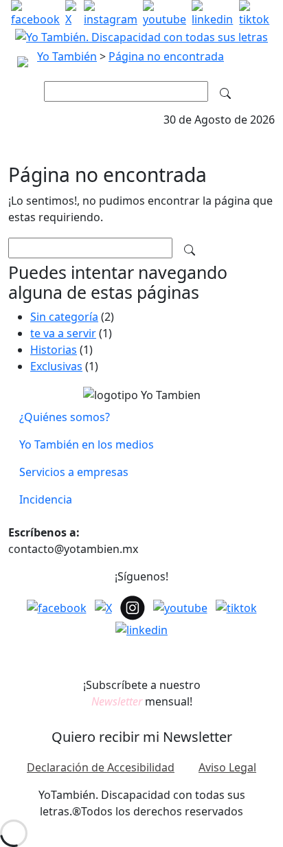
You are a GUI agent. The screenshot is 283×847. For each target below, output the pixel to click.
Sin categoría (64, 316)
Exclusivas (56, 366)
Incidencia (45, 499)
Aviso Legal (227, 767)
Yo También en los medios (86, 444)
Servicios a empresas (73, 471)
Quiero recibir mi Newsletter (142, 736)
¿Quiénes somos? (64, 417)
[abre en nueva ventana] (35, 13)
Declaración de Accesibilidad (100, 767)
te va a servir (63, 333)
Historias (53, 349)
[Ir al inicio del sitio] (141, 35)
